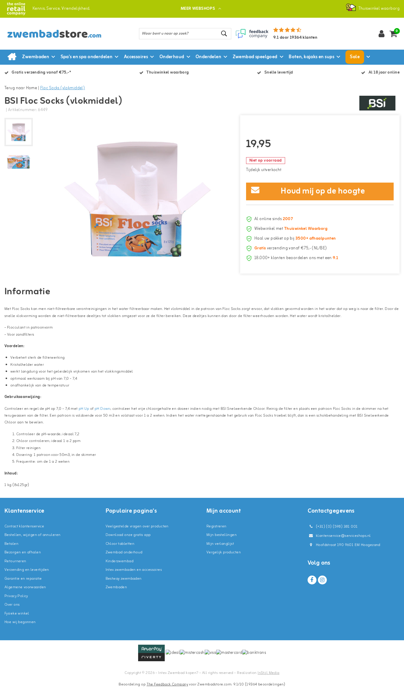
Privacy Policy (16, 596)
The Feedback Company (167, 684)
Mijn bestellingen (221, 535)
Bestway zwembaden (124, 579)
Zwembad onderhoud (124, 552)
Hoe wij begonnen (20, 622)
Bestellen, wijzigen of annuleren (32, 535)
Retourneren (15, 561)
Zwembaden (116, 587)
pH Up (84, 409)
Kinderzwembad (119, 561)
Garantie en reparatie (23, 579)
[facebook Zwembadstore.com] (312, 580)
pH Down (102, 409)
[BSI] (377, 103)
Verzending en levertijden (26, 570)
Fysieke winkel (16, 613)
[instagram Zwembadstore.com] (322, 580)
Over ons (12, 605)
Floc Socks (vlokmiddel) (62, 88)
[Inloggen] (381, 34)
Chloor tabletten (120, 544)
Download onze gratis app (128, 535)
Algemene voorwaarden (25, 587)
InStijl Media (268, 673)
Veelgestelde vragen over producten (137, 526)
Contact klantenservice (24, 526)
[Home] (11, 57)
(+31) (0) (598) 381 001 (336, 527)
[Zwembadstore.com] (16, 8)
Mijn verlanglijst (220, 544)
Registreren (216, 526)
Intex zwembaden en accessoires (134, 570)
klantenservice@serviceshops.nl (343, 536)
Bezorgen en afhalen (22, 552)
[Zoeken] (224, 33)
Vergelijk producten (223, 552)
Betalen (11, 544)
